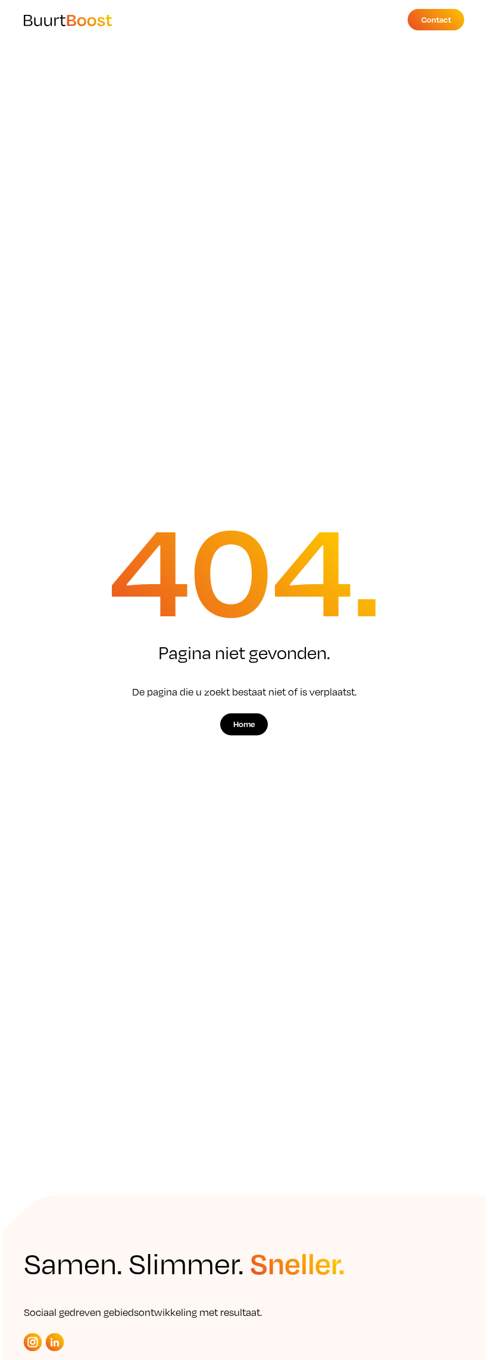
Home (244, 724)
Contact (436, 19)
